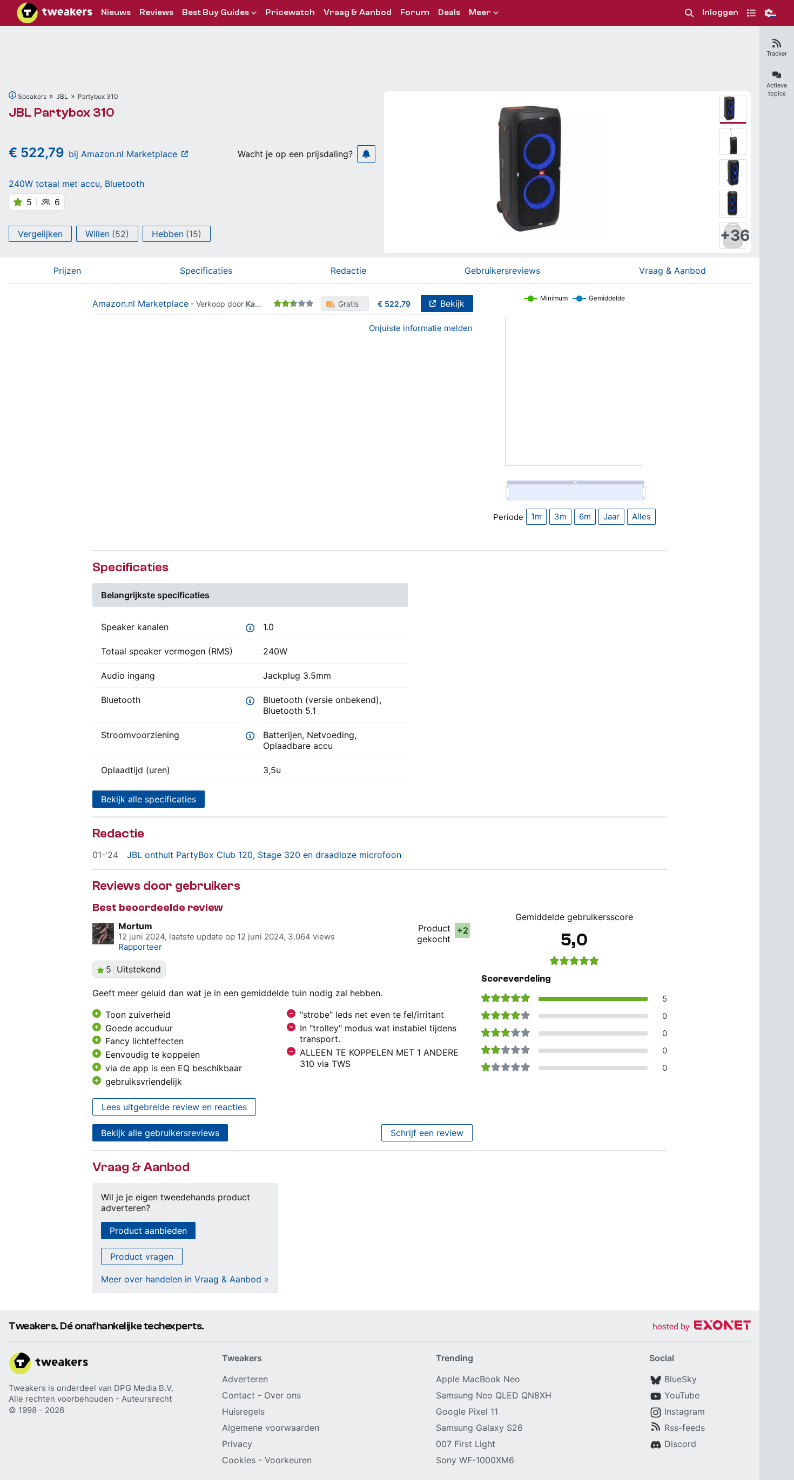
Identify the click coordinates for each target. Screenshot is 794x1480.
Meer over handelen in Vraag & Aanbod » (185, 1279)
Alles (641, 516)
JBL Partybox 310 (62, 112)
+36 (733, 235)
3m (560, 516)
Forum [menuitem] (414, 12)
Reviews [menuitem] (156, 12)
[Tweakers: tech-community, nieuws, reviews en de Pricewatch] (54, 13)
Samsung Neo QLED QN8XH (493, 1395)
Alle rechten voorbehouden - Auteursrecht (90, 1399)
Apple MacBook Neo (478, 1379)
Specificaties (206, 270)
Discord (680, 1443)
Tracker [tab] (776, 53)
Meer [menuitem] (480, 12)
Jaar (611, 516)
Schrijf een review (427, 1132)
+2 (462, 930)
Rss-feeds (684, 1427)
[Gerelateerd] (12, 95)
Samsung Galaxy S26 (479, 1427)
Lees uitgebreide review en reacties (174, 1106)
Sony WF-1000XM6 (475, 1460)
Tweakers (27, 1388)
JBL (62, 96)
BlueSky (680, 1379)
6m (585, 516)
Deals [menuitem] (449, 12)
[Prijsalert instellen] (366, 154)
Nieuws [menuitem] (116, 12)
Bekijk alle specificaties (148, 799)
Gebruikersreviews (502, 270)
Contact (238, 1395)
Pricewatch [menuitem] (290, 12)
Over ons (282, 1395)
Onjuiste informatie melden (421, 328)
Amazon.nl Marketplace (140, 303)
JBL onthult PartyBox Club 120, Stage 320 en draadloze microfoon (264, 854)
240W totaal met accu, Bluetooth (76, 183)
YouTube (681, 1395)
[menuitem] (689, 13)
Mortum (135, 926)
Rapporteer (140, 947)
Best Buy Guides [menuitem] (215, 12)
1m (536, 516)
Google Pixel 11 (467, 1411)
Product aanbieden (148, 1230)
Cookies (238, 1460)
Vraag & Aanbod (672, 270)
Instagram (684, 1411)
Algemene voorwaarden (270, 1427)
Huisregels (243, 1411)
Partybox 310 (98, 96)
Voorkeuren (288, 1460)
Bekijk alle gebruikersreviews (160, 1132)
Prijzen (67, 270)
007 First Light (465, 1443)
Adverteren (245, 1379)
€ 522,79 (394, 303)
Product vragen (141, 1256)
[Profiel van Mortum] (103, 933)
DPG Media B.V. (143, 1388)
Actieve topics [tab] (776, 89)
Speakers (32, 96)
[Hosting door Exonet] (701, 1327)
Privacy (237, 1443)
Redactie (348, 270)
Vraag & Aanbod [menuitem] (358, 12)
